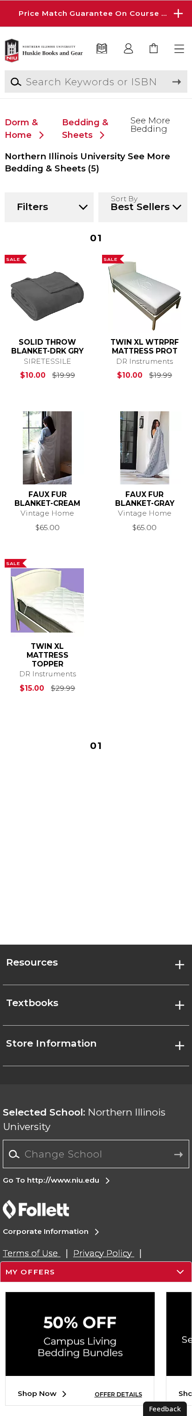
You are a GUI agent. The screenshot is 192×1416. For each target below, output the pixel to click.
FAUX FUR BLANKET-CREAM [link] (47, 499)
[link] (154, 49)
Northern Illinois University (84, 1119)
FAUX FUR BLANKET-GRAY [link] (144, 499)
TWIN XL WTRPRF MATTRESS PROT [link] (144, 346)
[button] (96, 13)
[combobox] (96, 1154)
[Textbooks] (102, 49)
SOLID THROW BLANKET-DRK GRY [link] (47, 346)
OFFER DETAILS (118, 1394)
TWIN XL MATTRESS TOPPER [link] (48, 655)
